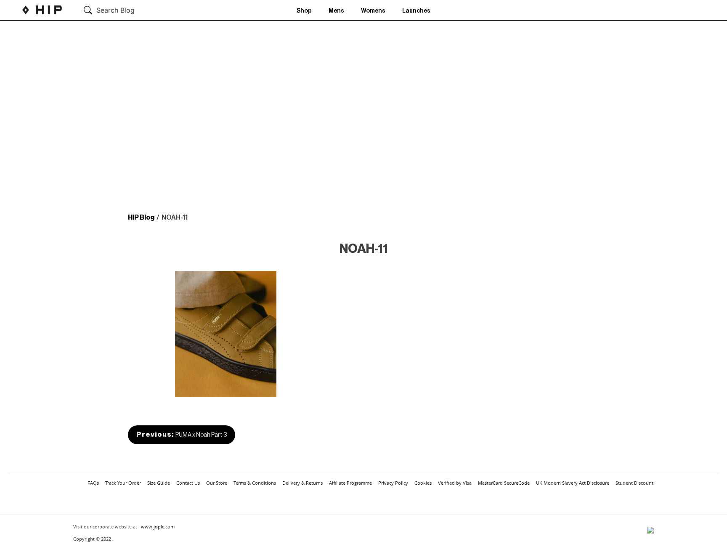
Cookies (423, 483)
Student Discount (634, 483)
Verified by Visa (455, 483)
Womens (373, 11)
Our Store (216, 483)
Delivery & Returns (302, 483)
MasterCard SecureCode (504, 483)
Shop (304, 11)
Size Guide (158, 483)
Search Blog (115, 10)
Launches (416, 11)
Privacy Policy (393, 483)
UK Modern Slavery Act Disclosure (572, 483)
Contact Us (188, 483)
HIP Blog (141, 217)
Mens (336, 11)
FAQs (93, 483)
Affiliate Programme (350, 483)
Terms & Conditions (254, 483)
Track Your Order (123, 483)
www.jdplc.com (158, 526)
